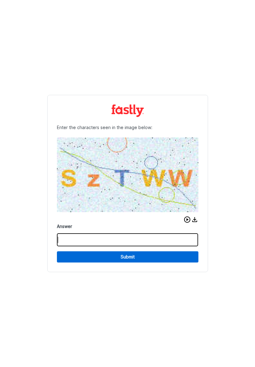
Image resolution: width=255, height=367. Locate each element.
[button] (187, 219)
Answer (64, 226)
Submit (128, 256)
